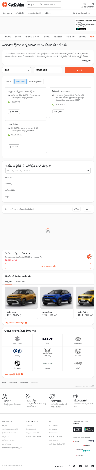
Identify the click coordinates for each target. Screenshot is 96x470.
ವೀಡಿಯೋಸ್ (58, 37)
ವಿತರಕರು (18, 37)
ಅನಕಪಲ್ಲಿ (8, 184)
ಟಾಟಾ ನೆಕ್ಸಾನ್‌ (47, 312)
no (87, 209)
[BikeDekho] (76, 442)
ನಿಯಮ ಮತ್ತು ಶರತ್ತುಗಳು (9, 433)
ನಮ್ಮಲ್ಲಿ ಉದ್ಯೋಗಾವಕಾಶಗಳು (10, 429)
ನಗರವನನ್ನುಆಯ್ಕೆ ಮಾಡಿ (83, 13)
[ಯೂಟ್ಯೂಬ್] (80, 467)
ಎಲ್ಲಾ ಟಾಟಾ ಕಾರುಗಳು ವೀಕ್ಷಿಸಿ (14, 323)
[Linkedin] (93, 467)
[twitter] (74, 467)
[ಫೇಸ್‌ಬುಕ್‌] (69, 467)
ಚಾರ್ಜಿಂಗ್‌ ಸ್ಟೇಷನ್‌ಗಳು (35, 81)
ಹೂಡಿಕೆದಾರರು (6, 444)
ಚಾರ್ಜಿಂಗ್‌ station (33, 37)
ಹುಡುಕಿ (79, 70)
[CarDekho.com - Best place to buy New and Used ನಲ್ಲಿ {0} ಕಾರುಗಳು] (13, 4)
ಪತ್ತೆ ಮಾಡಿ (15, 112)
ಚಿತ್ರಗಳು (47, 37)
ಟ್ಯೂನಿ (7, 197)
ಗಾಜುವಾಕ (8, 177)
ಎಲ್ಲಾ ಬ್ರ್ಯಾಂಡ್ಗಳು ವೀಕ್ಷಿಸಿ (12, 374)
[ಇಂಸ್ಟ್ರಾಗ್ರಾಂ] (87, 467)
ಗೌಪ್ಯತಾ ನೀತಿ (5, 437)
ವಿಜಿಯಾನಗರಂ (10, 190)
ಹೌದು (76, 209)
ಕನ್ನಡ (84, 4)
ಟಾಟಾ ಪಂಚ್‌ (11, 312)
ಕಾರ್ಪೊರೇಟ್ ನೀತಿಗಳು (8, 440)
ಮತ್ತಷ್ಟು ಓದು (86, 61)
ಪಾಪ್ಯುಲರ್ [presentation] (8, 282)
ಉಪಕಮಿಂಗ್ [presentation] (20, 282)
